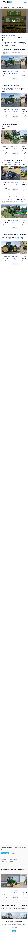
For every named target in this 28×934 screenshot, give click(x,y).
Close (14, 931)
